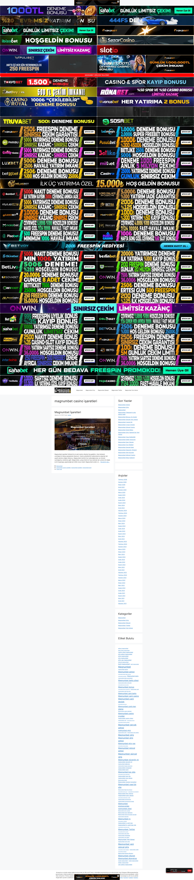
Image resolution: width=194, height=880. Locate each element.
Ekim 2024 (121, 505)
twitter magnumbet (123, 862)
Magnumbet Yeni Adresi (131, 390)
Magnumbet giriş (126, 735)
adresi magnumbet (123, 648)
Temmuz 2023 (122, 544)
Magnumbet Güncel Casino (126, 427)
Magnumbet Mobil (122, 780)
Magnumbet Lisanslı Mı (125, 422)
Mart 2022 (121, 585)
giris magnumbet (123, 658)
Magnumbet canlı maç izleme (127, 707)
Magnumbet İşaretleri (68, 412)
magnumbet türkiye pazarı (123, 831)
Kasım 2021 (121, 596)
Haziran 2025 (122, 490)
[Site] (48, 131)
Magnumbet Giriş (90, 390)
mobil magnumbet (123, 860)
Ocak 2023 (121, 559)
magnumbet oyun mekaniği (133, 791)
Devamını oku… (105, 462)
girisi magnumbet (123, 656)
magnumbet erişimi (130, 720)
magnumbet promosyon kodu (126, 801)
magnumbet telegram (123, 816)
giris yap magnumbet (124, 660)
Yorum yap (59, 469)
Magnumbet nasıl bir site (127, 785)
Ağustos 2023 (122, 541)
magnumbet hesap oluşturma (125, 766)
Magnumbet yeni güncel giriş (126, 845)
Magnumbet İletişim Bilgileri (125, 853)
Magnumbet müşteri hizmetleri (127, 782)
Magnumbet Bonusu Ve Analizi (127, 417)
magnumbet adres (123, 669)
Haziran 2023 (122, 546)
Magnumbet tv (124, 819)
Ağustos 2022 (122, 572)
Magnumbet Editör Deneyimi (126, 439)
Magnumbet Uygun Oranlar (126, 425)
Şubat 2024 (121, 526)
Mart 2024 (121, 523)
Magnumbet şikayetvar (127, 858)
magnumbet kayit (87, 467)
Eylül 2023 (121, 539)
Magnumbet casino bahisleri (125, 711)
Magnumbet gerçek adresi (127, 726)
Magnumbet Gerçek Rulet (126, 447)
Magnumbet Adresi (124, 405)
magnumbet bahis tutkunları (125, 682)
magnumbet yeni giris (124, 841)
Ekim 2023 (121, 536)
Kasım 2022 (121, 565)
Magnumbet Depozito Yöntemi (127, 450)
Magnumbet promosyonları (123, 805)
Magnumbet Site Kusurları (126, 452)
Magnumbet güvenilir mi (128, 760)
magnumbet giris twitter (133, 732)
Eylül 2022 (121, 570)
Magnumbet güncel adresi (126, 749)
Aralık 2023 (121, 531)
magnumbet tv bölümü (122, 821)
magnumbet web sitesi (123, 833)
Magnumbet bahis (132, 676)
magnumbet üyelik (134, 849)
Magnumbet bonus (126, 687)
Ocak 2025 (121, 497)
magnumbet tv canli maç (125, 823)
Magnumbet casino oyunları (126, 714)
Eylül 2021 (121, 601)
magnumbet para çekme (125, 795)
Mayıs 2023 (121, 549)
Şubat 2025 (121, 495)
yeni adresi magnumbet (125, 864)
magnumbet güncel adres (123, 745)
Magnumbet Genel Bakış (125, 430)
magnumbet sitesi (125, 809)
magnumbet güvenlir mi (125, 762)
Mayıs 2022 (121, 580)
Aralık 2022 (121, 562)
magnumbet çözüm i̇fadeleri (123, 849)
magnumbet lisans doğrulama (124, 774)
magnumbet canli (135, 689)
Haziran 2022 (122, 577)
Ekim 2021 (121, 598)
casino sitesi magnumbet (125, 652)
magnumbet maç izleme (125, 778)
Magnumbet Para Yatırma (125, 793)
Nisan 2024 (121, 521)
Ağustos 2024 (122, 510)
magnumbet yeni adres (123, 837)
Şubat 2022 (121, 588)
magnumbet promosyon (124, 799)
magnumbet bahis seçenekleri (125, 678)
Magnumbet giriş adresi (125, 739)
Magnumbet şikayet (126, 856)
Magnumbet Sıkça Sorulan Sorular (127, 814)
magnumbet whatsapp (124, 835)
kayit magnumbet (124, 664)
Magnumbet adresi (126, 672)
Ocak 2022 (121, 590)
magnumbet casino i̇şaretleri (63, 467)
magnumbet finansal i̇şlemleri (124, 722)
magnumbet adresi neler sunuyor (124, 674)
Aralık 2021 (121, 593)
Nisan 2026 (121, 484)
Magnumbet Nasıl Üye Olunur (125, 789)
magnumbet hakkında (124, 764)
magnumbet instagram (124, 768)
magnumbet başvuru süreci (123, 684)
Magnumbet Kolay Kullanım (126, 457)
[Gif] (97, 183)
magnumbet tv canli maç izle (127, 825)
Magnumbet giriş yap (126, 743)
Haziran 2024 (122, 515)
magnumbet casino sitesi (125, 718)
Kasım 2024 (121, 503)
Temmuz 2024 (122, 513)
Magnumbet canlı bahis (127, 693)
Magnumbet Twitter (117, 390)
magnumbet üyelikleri (122, 851)
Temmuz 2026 (122, 479)
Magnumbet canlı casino (128, 696)
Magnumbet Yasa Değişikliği (126, 437)
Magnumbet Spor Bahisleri (125, 812)
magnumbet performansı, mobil (124, 797)
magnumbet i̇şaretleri (76, 467)
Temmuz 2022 (122, 575)
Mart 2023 (121, 554)
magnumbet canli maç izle (124, 691)
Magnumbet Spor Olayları (126, 442)
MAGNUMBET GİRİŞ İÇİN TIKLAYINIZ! (97, 75)
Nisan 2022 (121, 583)
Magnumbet (79, 390)
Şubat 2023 (121, 557)
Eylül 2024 (121, 508)
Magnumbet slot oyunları (124, 810)
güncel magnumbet (123, 662)
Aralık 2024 (121, 500)
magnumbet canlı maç (122, 704)
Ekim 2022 (121, 567)
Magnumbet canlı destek (126, 700)
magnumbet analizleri (122, 676)
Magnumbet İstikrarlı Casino (126, 455)
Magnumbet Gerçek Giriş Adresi (128, 419)
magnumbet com (122, 720)
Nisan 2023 (121, 552)
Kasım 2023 (121, 534)
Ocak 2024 (121, 528)
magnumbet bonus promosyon (124, 689)
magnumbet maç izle (124, 776)
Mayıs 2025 (121, 492)
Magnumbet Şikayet (103, 390)
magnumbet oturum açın (122, 791)
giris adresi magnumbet (125, 654)
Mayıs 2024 (121, 518)
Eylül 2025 (121, 487)
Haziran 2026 (122, 482)
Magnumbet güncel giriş (127, 755)
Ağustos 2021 (122, 603)
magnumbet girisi (124, 730)
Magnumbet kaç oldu (126, 772)
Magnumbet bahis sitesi (128, 680)
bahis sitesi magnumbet (124, 650)
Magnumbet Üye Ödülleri (125, 445)
